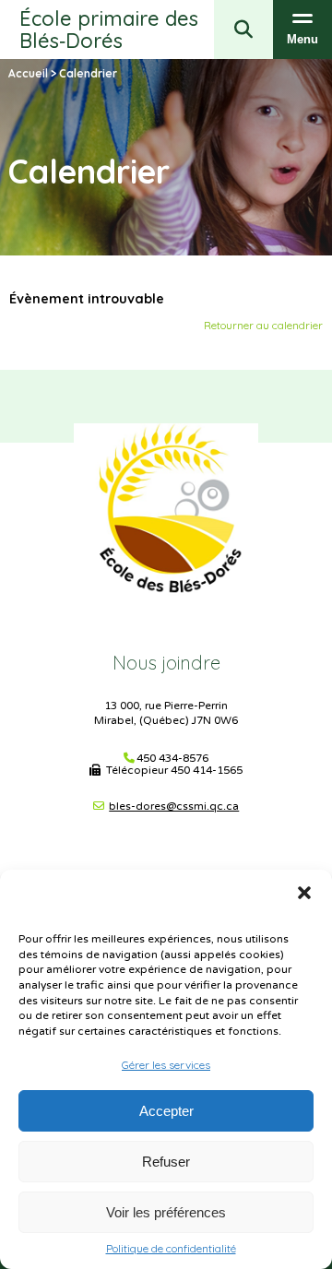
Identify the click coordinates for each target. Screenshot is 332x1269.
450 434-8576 (172, 759)
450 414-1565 (207, 770)
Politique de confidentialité (171, 1248)
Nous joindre (166, 662)
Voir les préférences (166, 1212)
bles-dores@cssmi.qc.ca (174, 806)
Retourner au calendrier (263, 325)
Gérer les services (166, 1065)
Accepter (166, 1111)
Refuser (166, 1161)
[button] (304, 893)
